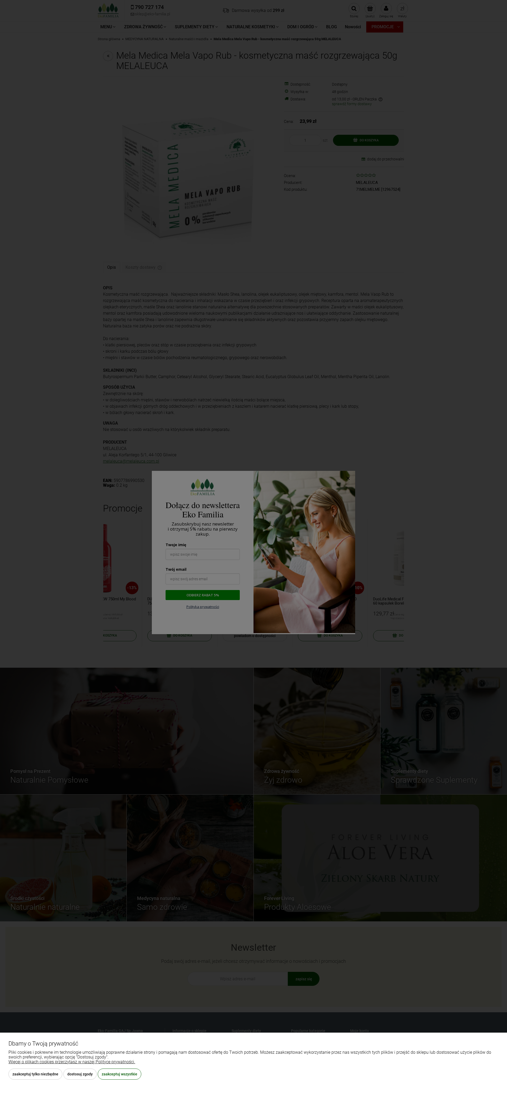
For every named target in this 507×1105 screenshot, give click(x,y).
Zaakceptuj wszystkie (119, 1074)
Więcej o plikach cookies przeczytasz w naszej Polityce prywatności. (71, 1061)
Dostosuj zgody (80, 1074)
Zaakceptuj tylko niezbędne (35, 1074)
